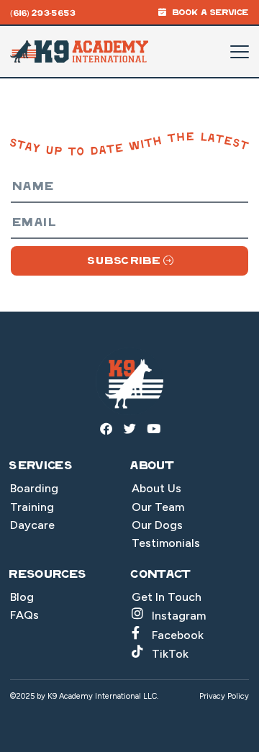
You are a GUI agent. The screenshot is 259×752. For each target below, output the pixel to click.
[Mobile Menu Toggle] (239, 51)
